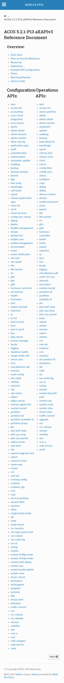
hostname (16, 299)
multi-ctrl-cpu (47, 277)
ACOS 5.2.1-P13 (34, 5)
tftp (13, 596)
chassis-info (45, 153)
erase (42, 205)
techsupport (17, 584)
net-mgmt (16, 378)
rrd (12, 472)
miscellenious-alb (20, 367)
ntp (12, 389)
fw (12, 273)
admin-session (18, 138)
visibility (15, 626)
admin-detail (17, 130)
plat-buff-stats (19, 431)
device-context (47, 194)
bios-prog (16, 183)
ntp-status (16, 393)
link (41, 262)
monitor (15, 370)
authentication (19, 153)
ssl (40, 374)
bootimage (16, 187)
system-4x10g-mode (22, 558)
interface (16, 310)
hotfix (42, 243)
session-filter (18, 502)
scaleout (15, 483)
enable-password (48, 202)
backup (15, 168)
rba (12, 449)
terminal (15, 592)
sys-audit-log (18, 539)
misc (13, 363)
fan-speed (16, 262)
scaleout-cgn (18, 487)
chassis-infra (46, 157)
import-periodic (19, 307)
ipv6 (13, 325)
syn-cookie (17, 536)
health (14, 295)
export (42, 209)
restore (43, 337)
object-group (18, 401)
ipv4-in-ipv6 (17, 322)
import (43, 247)
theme (35, 674)
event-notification (20, 254)
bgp (13, 179)
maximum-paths (19, 352)
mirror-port (17, 359)
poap (42, 318)
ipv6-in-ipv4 (17, 329)
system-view (17, 573)
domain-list (17, 235)
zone (13, 648)
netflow (15, 382)
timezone (16, 603)
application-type (20, 145)
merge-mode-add (20, 355)
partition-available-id (22, 419)
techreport (16, 581)
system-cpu (17, 566)
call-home (16, 190)
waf (13, 637)
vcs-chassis (17, 614)
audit (13, 149)
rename (43, 329)
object (14, 397)
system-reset (46, 404)
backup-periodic (19, 172)
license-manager (19, 340)
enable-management (22, 243)
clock (13, 209)
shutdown (44, 363)
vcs (12, 611)
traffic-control (18, 607)
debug (14, 220)
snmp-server (17, 524)
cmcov (42, 164)
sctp (13, 494)
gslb (13, 284)
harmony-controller (21, 288)
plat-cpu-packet (19, 438)
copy (42, 183)
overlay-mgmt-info (21, 404)
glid (13, 277)
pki (12, 427)
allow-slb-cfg (18, 142)
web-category (18, 641)
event (14, 250)
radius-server (18, 442)
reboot (43, 322)
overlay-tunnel (19, 408)
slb (12, 517)
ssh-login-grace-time (22, 532)
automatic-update (20, 160)
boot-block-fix (47, 142)
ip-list (14, 318)
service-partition (20, 498)
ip (12, 314)
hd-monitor (17, 292)
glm (13, 280)
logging (14, 348)
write (42, 449)
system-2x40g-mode (22, 554)
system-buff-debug (21, 562)
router (14, 468)
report (14, 457)
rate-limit (16, 446)
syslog (14, 547)
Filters (14, 73)
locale (14, 344)
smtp (13, 521)
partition (15, 412)
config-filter (45, 168)
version (15, 622)
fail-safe (15, 258)
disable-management (22, 228)
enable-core (17, 239)
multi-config (17, 374)
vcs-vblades (17, 618)
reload (42, 325)
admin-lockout (19, 134)
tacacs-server (18, 577)
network (15, 386)
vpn (13, 629)
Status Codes (18, 81)
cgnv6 (14, 194)
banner (14, 175)
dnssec (14, 232)
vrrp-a (14, 633)
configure (44, 179)
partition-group (19, 423)
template (15, 588)
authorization (18, 157)
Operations (17, 66)
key (12, 333)
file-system (17, 269)
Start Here (16, 55)
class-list (15, 205)
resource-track (19, 461)
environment (18, 247)
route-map (16, 464)
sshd (41, 370)
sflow (14, 509)
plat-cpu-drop (18, 434)
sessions (15, 506)
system (14, 551)
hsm (13, 303)
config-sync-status (21, 217)
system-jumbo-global (22, 569)
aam (13, 104)
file (12, 265)
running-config (19, 479)
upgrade (43, 419)
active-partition (47, 112)
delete (14, 224)
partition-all (17, 416)
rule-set (15, 476)
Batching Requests (21, 77)
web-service (17, 644)
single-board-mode (21, 513)
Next (53, 656)
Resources (16, 62)
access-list (16, 108)
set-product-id (47, 359)
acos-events (17, 123)
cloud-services (18, 213)
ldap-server (17, 337)
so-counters (17, 528)
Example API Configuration (25, 70)
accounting (17, 112)
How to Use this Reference (25, 58)
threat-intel (17, 599)
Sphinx (19, 674)
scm (13, 491)
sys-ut (14, 543)
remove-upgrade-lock (22, 453)
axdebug (15, 164)
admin (14, 127)
